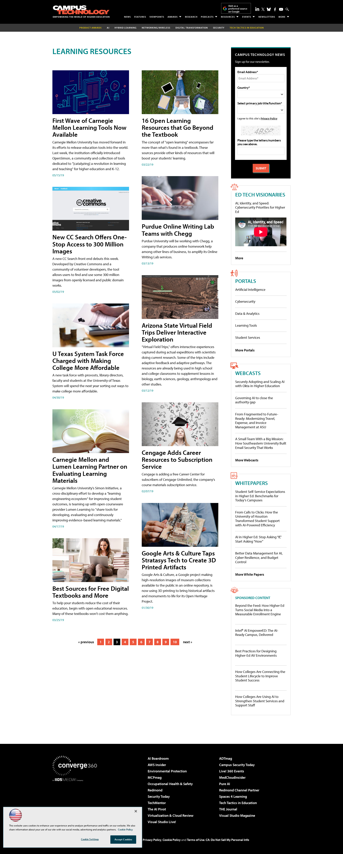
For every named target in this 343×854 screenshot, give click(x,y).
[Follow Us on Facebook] (275, 9)
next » (187, 642)
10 (175, 642)
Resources (228, 16)
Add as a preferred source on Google (237, 8)
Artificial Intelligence (250, 289)
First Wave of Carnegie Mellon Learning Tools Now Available (89, 127)
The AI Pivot (157, 809)
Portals (245, 280)
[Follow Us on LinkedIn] (257, 9)
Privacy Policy (269, 118)
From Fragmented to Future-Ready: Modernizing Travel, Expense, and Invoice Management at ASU (256, 420)
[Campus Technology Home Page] (81, 11)
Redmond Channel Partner (239, 790)
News (127, 16)
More (281, 16)
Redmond (155, 790)
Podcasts (207, 16)
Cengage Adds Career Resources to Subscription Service (177, 459)
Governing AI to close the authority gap (254, 400)
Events (246, 16)
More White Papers (249, 574)
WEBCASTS (248, 372)
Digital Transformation (191, 27)
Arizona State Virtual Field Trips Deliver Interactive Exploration (177, 332)
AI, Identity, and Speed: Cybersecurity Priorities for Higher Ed (260, 207)
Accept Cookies (123, 839)
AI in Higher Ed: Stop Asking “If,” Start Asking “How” (258, 539)
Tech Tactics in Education (238, 803)
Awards (173, 16)
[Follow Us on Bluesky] (269, 9)
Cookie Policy (172, 840)
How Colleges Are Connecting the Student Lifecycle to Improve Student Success (260, 676)
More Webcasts (246, 460)
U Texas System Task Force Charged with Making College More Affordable (88, 360)
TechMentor (157, 803)
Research (191, 16)
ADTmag (225, 758)
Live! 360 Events (231, 771)
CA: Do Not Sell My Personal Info (227, 840)
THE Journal (228, 809)
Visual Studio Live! (162, 822)
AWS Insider (157, 764)
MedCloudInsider (232, 777)
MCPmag (155, 777)
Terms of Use (195, 840)
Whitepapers (251, 482)
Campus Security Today (237, 764)
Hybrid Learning (126, 27)
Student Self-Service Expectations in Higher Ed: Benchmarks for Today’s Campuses (260, 495)
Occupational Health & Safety (170, 783)
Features (140, 16)
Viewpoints (156, 16)
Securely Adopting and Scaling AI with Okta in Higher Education (259, 383)
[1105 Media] (76, 801)
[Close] (135, 811)
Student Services (247, 337)
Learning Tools (246, 325)
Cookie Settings (90, 839)
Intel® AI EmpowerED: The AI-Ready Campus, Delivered (256, 632)
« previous (86, 642)
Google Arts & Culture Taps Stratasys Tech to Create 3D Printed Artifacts (179, 560)
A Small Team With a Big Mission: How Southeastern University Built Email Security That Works (260, 443)
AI (108, 27)
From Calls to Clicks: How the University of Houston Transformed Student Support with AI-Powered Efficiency (257, 518)
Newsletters (266, 16)
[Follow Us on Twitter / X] (263, 9)
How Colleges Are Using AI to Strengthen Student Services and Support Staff (259, 701)
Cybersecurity (245, 301)
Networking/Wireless (156, 27)
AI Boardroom (158, 758)
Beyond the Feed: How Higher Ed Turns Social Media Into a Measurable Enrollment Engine (259, 609)
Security (218, 27)
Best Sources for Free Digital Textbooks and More (90, 591)
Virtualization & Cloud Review (170, 815)
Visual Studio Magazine (237, 815)
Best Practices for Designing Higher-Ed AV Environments (256, 653)
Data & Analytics (247, 313)
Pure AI (224, 783)
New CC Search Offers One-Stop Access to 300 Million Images (89, 244)
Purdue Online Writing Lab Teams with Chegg (178, 229)
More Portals (245, 350)
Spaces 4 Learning (233, 796)
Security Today (159, 796)
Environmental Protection (167, 771)
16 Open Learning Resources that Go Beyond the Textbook (177, 127)
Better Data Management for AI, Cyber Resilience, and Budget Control (259, 557)
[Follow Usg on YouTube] (281, 9)
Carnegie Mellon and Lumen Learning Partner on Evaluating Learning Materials (89, 469)
